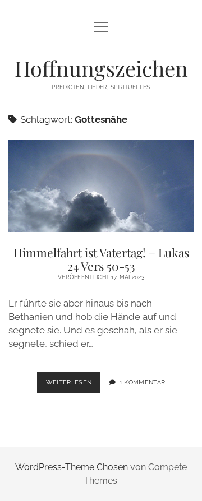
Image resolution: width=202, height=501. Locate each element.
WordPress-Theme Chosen (71, 467)
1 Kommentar (143, 382)
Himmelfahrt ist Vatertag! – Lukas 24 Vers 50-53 (101, 186)
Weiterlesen (73, 385)
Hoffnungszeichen (101, 68)
